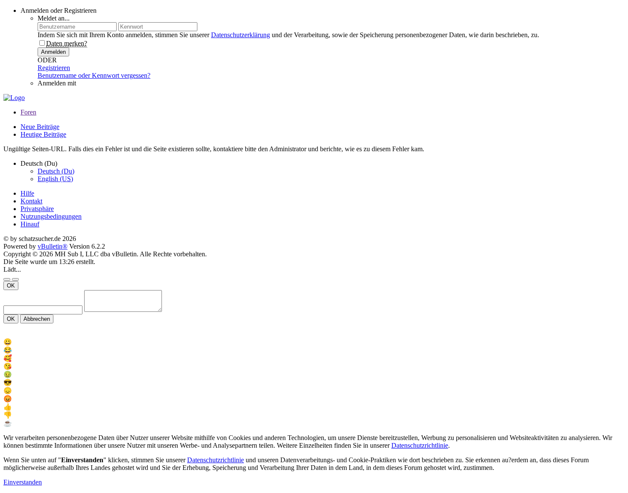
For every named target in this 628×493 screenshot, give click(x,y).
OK (11, 285)
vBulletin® (52, 246)
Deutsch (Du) (56, 171)
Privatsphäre (37, 208)
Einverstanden (22, 482)
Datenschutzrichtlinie (419, 445)
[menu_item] (314, 342)
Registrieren (54, 67)
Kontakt (31, 201)
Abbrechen (36, 319)
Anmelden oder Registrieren (59, 10)
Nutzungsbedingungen (51, 216)
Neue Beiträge (40, 126)
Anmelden (53, 52)
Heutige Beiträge (43, 134)
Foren (28, 112)
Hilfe (27, 193)
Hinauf (30, 224)
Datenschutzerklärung (240, 34)
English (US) (55, 178)
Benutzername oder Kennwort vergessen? (94, 75)
